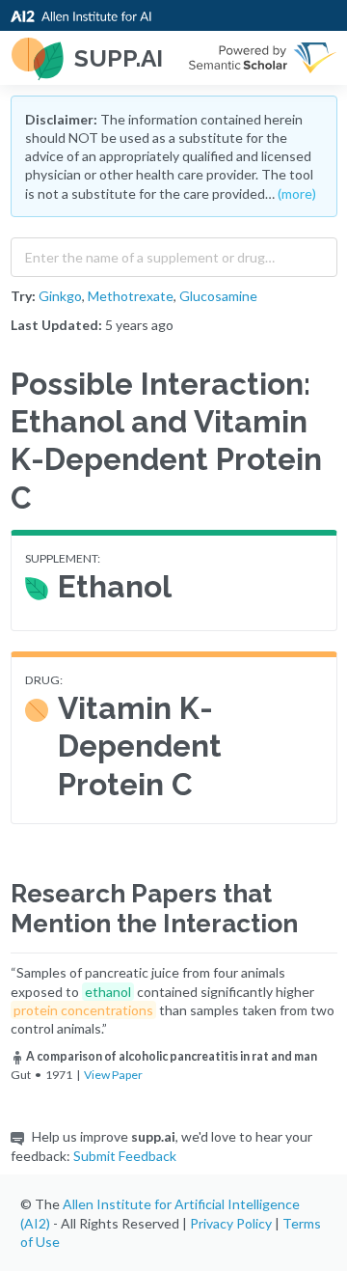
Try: (23, 296)
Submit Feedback (124, 1155)
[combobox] (174, 252)
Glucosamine (218, 296)
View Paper (113, 1074)
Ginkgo (60, 296)
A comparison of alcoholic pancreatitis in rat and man (171, 1056)
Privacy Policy (231, 1223)
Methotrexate (131, 296)
